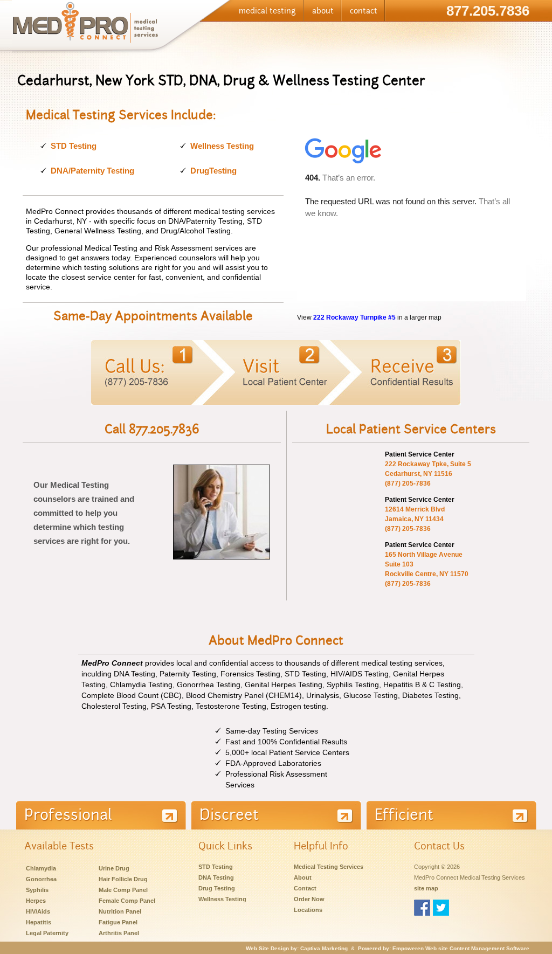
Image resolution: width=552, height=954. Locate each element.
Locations (308, 910)
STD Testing (73, 145)
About (303, 877)
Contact (305, 888)
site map (426, 888)
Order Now (309, 899)
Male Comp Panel (123, 890)
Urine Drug (114, 868)
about (323, 11)
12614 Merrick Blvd (415, 509)
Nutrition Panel (120, 911)
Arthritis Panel (119, 933)
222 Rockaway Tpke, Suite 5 (428, 464)
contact (363, 11)
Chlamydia (41, 868)
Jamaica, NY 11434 (414, 519)
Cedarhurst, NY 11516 (418, 474)
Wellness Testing (222, 145)
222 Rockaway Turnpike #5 (354, 317)
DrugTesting (213, 170)
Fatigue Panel (118, 922)
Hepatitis (38, 922)
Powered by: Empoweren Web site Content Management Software (443, 948)
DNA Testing (216, 877)
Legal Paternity (47, 933)
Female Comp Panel (127, 900)
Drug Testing (216, 888)
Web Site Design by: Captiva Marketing (297, 948)
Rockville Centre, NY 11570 (426, 574)
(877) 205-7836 (408, 483)
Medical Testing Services (328, 866)
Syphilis (37, 890)
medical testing (267, 11)
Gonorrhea (41, 879)
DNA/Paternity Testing (92, 170)
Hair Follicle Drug (123, 879)
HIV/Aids (38, 911)
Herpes (36, 900)
